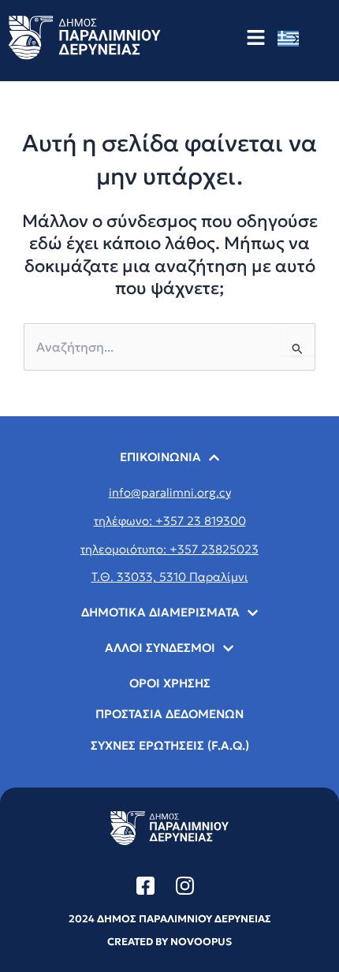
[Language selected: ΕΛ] (292, 38)
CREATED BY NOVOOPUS (169, 941)
